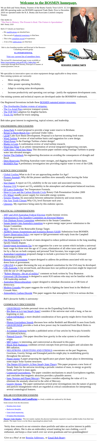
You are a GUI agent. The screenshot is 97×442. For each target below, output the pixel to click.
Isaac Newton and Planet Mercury (23, 378)
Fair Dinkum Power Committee (19, 220)
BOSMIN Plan (11, 163)
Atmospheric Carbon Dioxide (18, 293)
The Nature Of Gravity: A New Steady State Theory (32, 364)
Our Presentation (12, 240)
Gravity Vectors (14, 383)
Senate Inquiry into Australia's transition (23, 223)
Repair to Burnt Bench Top (17, 132)
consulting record (18, 39)
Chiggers (8, 204)
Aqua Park (9, 130)
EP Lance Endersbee (14, 189)
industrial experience (22, 35)
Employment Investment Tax (18, 245)
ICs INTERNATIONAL (23, 53)
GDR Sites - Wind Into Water (18, 149)
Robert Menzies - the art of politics (21, 273)
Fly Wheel (9, 195)
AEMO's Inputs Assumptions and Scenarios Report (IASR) (32, 231)
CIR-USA (8, 265)
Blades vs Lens (11, 144)
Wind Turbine (10, 138)
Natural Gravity (15, 336)
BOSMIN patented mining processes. (58, 102)
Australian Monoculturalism (17, 281)
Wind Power (10, 141)
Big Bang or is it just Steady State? (23, 311)
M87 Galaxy (13, 342)
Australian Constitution (15, 254)
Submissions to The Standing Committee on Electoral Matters (34, 217)
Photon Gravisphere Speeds (20, 322)
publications (17, 42)
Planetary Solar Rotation (13, 419)
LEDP (7, 135)
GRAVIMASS (14, 308)
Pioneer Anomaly (12, 177)
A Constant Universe (17, 330)
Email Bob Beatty (56, 437)
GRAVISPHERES (15, 316)
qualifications (12, 32)
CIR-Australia (10, 268)
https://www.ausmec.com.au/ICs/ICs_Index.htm (18, 62)
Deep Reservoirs (12, 160)
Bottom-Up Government (15, 259)
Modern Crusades (12, 287)
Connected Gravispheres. (19, 372)
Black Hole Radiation (17, 344)
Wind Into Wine (11, 146)
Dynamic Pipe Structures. (16, 416)
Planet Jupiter (13, 358)
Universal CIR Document (16, 276)
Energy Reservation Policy (17, 234)
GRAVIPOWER (15, 325)
